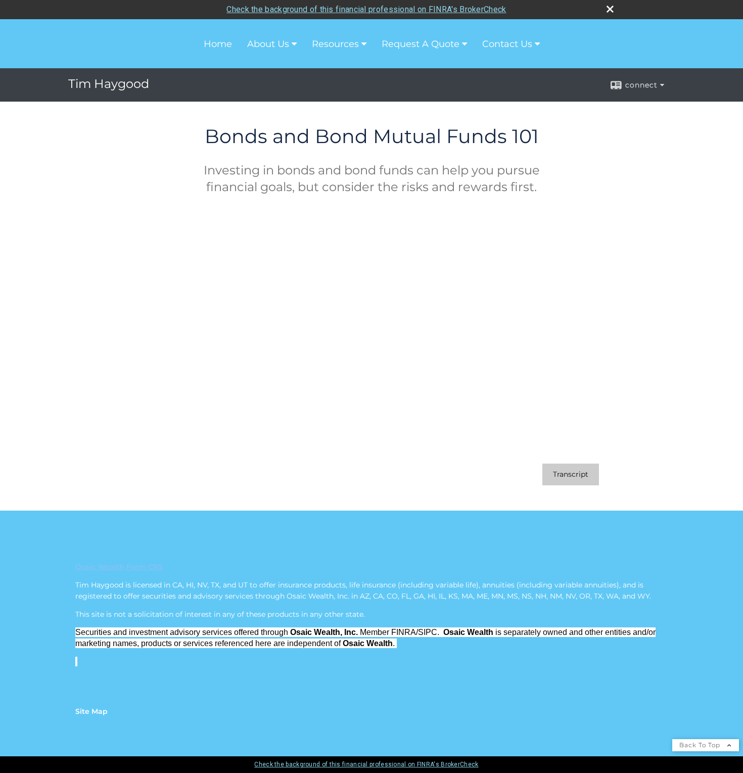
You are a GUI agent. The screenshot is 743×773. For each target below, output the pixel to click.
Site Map (91, 711)
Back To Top (700, 745)
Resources (335, 44)
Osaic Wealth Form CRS (119, 566)
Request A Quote (420, 44)
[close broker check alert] (610, 9)
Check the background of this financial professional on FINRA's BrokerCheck (366, 9)
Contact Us (507, 44)
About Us (268, 44)
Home (218, 44)
